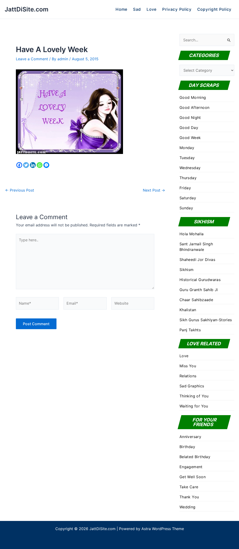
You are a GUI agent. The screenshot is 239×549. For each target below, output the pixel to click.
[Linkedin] (33, 165)
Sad (137, 9)
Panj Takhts (190, 330)
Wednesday (190, 167)
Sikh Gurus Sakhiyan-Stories (205, 319)
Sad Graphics (191, 386)
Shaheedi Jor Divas (197, 259)
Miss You (187, 366)
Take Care (188, 487)
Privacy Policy (177, 9)
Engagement (191, 466)
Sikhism (186, 269)
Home (121, 9)
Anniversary (190, 436)
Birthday (187, 446)
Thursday (188, 177)
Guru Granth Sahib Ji (198, 289)
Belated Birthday (194, 456)
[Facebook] (19, 165)
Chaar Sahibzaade (196, 299)
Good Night (190, 117)
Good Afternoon (194, 107)
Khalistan (187, 309)
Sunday (186, 208)
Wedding (187, 507)
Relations (188, 376)
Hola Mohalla (191, 234)
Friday (185, 187)
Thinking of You (194, 396)
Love (152, 9)
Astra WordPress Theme (162, 528)
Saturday (187, 198)
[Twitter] (26, 165)
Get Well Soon (192, 476)
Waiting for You (193, 406)
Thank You (189, 497)
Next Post (154, 190)
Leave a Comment (32, 59)
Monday (186, 147)
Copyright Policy (214, 9)
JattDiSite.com (26, 9)
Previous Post (19, 190)
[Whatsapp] (39, 165)
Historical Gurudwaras (200, 279)
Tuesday (187, 157)
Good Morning (192, 97)
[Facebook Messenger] (46, 165)
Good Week (190, 137)
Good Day (188, 127)
